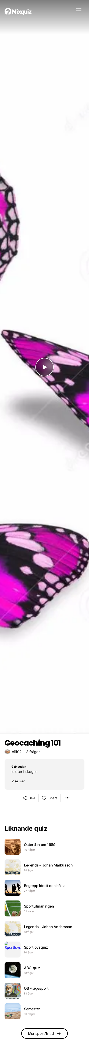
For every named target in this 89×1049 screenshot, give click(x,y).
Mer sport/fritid (41, 1033)
